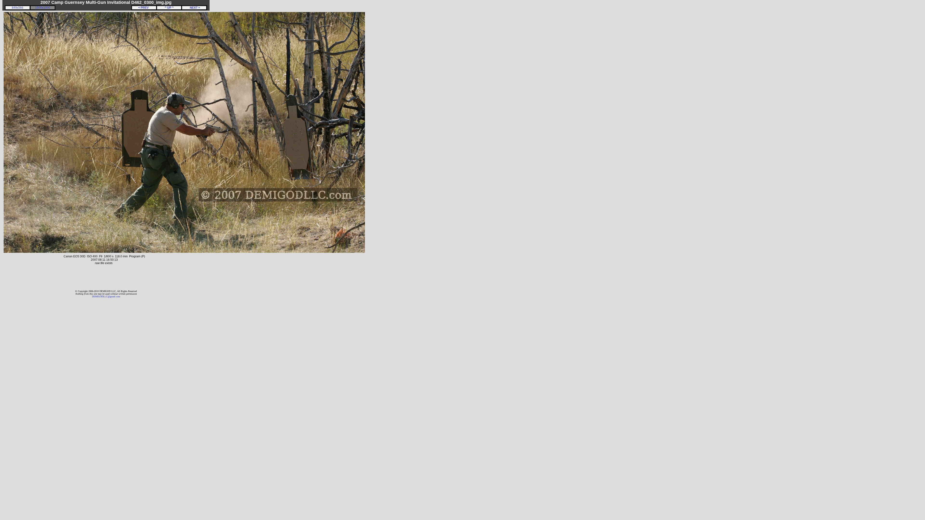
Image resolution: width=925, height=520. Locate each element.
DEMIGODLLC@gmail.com (106, 296)
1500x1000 (42, 7)
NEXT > (194, 7)
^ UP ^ (169, 7)
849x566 (17, 7)
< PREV (144, 7)
